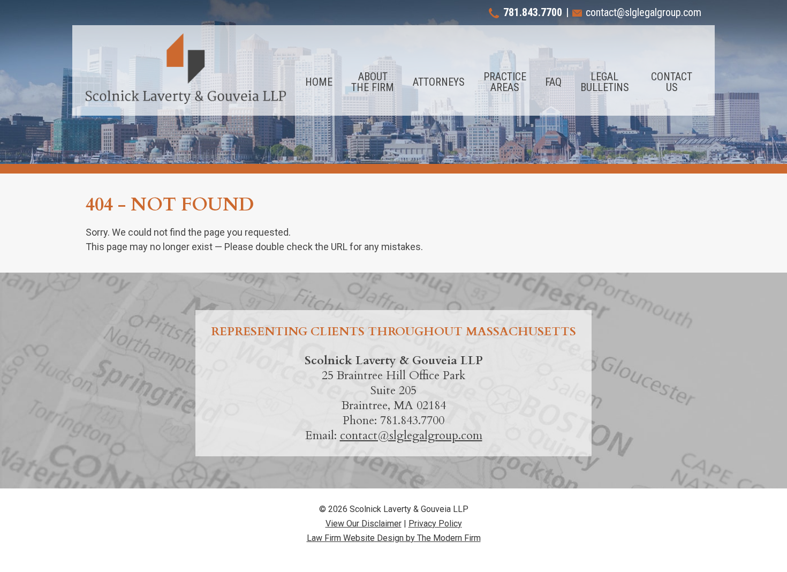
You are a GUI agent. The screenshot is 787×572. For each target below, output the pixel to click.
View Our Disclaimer (364, 523)
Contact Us (671, 82)
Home (318, 82)
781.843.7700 (532, 12)
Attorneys (439, 82)
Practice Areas (504, 82)
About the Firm (372, 82)
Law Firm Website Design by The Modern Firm (394, 538)
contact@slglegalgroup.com (643, 12)
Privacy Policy (435, 523)
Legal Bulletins (604, 82)
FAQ (553, 82)
